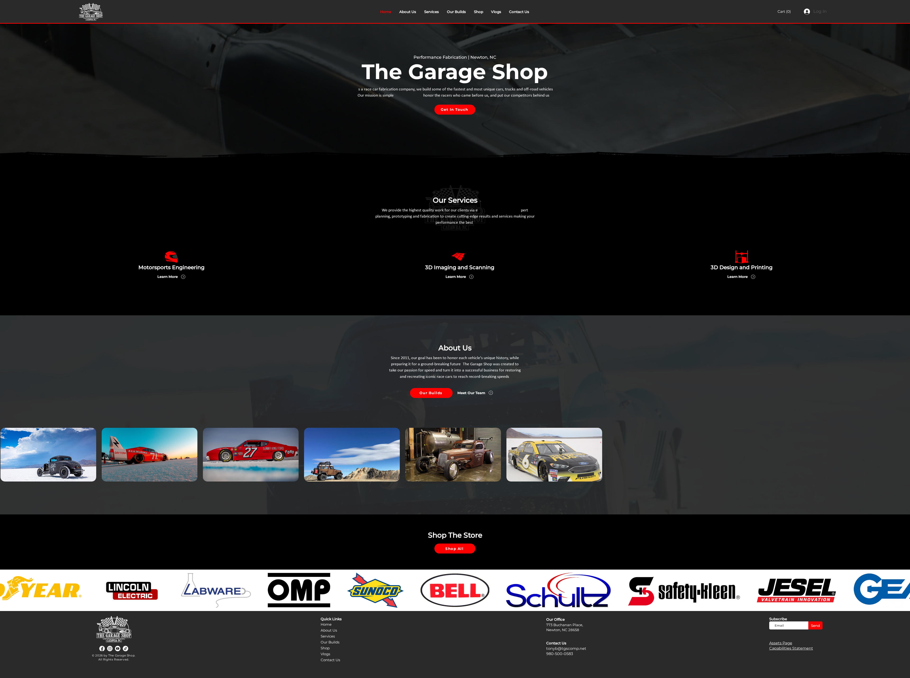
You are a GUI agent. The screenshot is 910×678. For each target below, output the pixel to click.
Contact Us (330, 660)
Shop (325, 648)
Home (326, 624)
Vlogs (325, 654)
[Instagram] (110, 648)
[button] (787, 11)
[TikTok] (125, 648)
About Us (329, 630)
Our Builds (330, 642)
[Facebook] (102, 648)
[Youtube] (117, 648)
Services (328, 636)
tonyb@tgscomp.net (566, 648)
